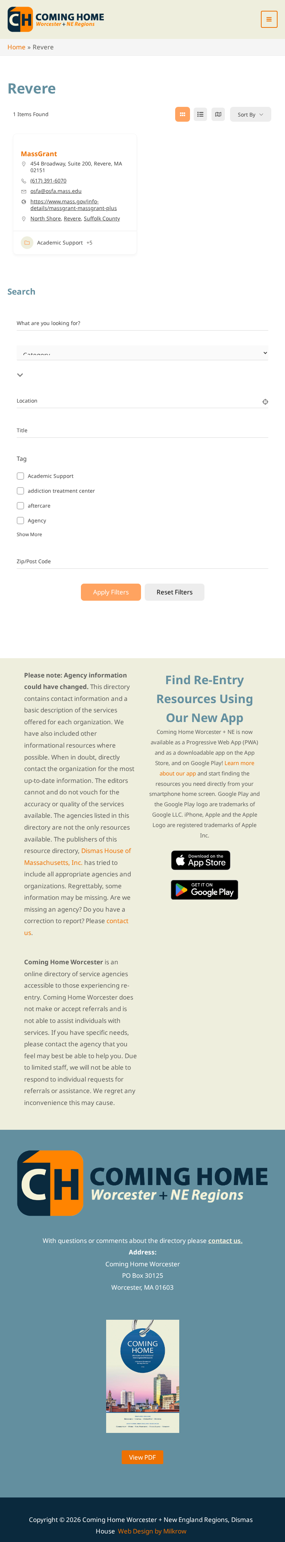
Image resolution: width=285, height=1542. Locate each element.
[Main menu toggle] (269, 19)
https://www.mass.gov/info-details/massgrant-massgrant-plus (73, 204)
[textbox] (113, 366)
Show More (29, 534)
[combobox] (113, 366)
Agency (37, 520)
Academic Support (60, 242)
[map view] (218, 114)
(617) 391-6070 (48, 180)
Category (28, 361)
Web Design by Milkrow (152, 1531)
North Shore (45, 218)
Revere (72, 218)
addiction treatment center (61, 490)
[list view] (200, 114)
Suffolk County (102, 218)
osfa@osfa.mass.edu (56, 191)
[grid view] (182, 114)
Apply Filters (111, 592)
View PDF (142, 1457)
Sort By (246, 114)
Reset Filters (175, 592)
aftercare (39, 505)
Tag (22, 459)
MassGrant (39, 153)
